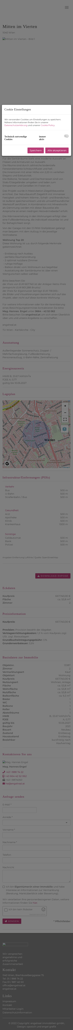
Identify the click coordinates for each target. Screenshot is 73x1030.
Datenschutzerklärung (15, 125)
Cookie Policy (48, 125)
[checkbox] (66, 135)
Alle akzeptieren (57, 150)
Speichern (36, 150)
